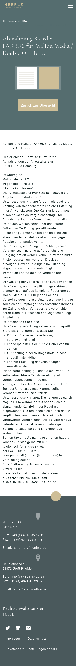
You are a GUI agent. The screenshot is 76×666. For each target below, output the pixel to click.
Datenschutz (36, 638)
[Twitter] (8, 628)
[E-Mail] (28, 628)
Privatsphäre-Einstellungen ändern (31, 649)
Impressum (14, 638)
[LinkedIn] (18, 628)
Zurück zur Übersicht (38, 105)
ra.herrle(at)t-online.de (29, 547)
